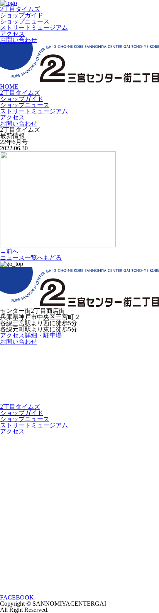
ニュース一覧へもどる (31, 257)
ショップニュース (24, 21)
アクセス (12, 33)
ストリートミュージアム (34, 27)
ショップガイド (21, 15)
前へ (9, 251)
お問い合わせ (18, 40)
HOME (9, 86)
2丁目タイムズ (20, 9)
